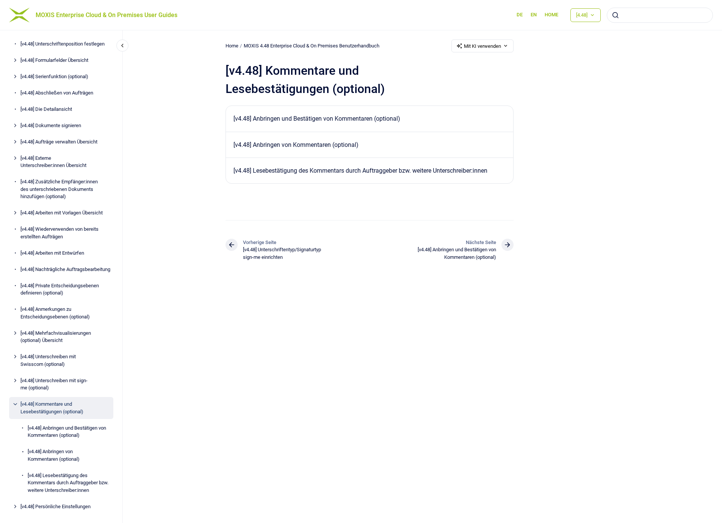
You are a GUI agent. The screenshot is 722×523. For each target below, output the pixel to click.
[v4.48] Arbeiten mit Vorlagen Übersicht (61, 213)
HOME (551, 14)
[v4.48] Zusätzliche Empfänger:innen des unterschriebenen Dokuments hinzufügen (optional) (59, 189)
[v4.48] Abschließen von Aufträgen (56, 93)
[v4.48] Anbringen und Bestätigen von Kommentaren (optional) (67, 431)
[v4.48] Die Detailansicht (46, 109)
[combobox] (660, 15)
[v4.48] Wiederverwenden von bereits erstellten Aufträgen (59, 232)
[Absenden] (615, 15)
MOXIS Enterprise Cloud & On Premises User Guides (106, 15)
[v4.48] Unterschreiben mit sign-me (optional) (54, 384)
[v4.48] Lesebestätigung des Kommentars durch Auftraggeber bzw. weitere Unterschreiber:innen (68, 483)
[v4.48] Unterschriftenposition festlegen (62, 44)
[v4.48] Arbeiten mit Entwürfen (52, 253)
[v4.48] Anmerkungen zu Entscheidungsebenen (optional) (55, 313)
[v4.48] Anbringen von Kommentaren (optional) (54, 455)
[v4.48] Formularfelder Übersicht (54, 60)
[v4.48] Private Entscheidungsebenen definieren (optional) (59, 289)
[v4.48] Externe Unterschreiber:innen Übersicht (53, 162)
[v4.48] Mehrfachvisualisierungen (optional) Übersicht (55, 336)
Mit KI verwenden (482, 46)
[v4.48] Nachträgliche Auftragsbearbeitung (65, 269)
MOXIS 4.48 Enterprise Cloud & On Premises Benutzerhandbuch (311, 46)
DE (520, 14)
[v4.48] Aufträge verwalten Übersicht (58, 142)
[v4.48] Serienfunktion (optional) (54, 76)
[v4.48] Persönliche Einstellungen (55, 506)
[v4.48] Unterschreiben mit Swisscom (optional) (48, 360)
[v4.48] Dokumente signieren (50, 125)
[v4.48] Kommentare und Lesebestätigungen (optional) (51, 407)
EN (534, 14)
